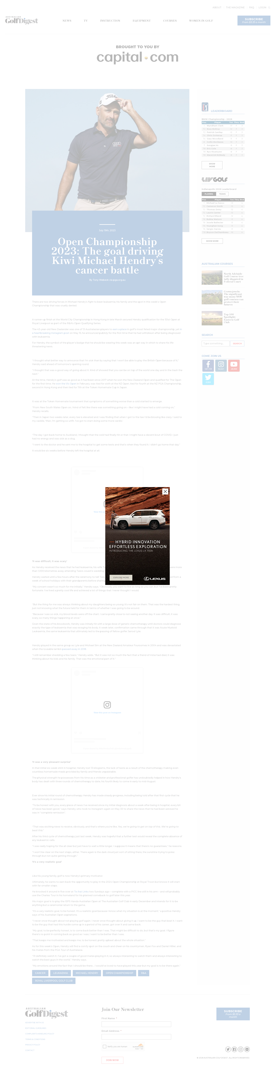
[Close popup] (165, 491)
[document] (137, 536)
